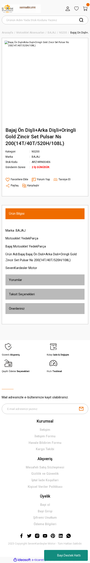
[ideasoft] (22, 560)
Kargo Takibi (45, 449)
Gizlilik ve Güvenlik (45, 474)
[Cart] (85, 9)
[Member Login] (68, 9)
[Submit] (81, 409)
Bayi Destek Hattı (69, 555)
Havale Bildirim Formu (45, 443)
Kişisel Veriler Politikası (45, 487)
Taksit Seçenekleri (22, 294)
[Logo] (21, 8)
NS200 (36, 151)
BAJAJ (36, 156)
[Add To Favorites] (16, 179)
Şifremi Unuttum (45, 518)
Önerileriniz (17, 309)
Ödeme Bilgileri (45, 524)
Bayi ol (45, 505)
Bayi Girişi (45, 511)
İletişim (45, 430)
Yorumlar (15, 280)
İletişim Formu (45, 436)
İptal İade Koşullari (45, 480)
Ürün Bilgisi (16, 214)
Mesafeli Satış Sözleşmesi (45, 467)
